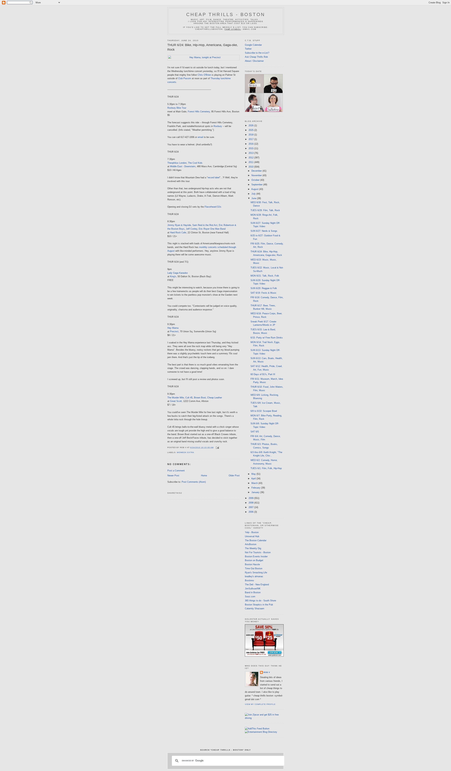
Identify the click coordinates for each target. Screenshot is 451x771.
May (254, 474)
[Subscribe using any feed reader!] (257, 728)
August (255, 189)
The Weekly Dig (253, 548)
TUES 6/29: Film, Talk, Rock (265, 210)
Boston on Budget (254, 560)
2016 (251, 143)
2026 (251, 125)
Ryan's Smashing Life (256, 572)
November (256, 175)
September (257, 184)
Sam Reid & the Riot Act (204, 225)
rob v (267, 672)
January (255, 492)
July (253, 193)
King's (173, 276)
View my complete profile (260, 704)
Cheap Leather (214, 397)
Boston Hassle (252, 564)
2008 (251, 502)
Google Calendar (253, 45)
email (200, 137)
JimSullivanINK (253, 588)
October (255, 180)
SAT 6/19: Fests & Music (263, 293)
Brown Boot (200, 397)
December (256, 170)
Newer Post (173, 475)
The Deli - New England (257, 584)
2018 (251, 134)
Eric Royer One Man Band (212, 228)
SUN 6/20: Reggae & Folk (264, 288)
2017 (251, 139)
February (256, 487)
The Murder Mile (175, 397)
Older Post (234, 475)
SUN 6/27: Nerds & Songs (264, 231)
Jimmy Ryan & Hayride (179, 225)
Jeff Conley (191, 228)
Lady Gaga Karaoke (177, 273)
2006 (251, 512)
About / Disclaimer (254, 61)
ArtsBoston (250, 544)
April (254, 478)
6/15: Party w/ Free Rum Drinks (267, 337)
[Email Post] (217, 447)
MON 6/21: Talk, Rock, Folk (265, 275)
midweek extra (185, 452)
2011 (251, 162)
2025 (251, 130)
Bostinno (249, 580)
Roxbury (218, 126)
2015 (251, 148)
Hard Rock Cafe (178, 232)
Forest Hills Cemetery (199, 111)
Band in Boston (253, 592)
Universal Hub (252, 536)
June (254, 198)
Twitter (248, 48)
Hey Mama (172, 328)
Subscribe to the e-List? (257, 52)
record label (214, 177)
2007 (251, 507)
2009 (251, 498)
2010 (251, 166)
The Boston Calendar (255, 540)
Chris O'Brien (204, 75)
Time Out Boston (253, 568)
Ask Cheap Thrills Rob (256, 57)
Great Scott (176, 401)
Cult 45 (189, 397)
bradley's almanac (254, 576)
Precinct (174, 331)
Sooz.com (250, 596)
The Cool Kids (195, 163)
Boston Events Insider (256, 556)
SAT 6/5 (255, 431)
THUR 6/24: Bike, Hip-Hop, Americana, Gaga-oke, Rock (202, 47)
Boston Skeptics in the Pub (259, 604)
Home (204, 475)
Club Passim (184, 78)
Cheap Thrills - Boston (225, 14)
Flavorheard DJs (213, 206)
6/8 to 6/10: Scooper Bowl (264, 411)
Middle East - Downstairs (183, 166)
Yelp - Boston (252, 532)
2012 (251, 157)
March (254, 483)
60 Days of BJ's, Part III (263, 374)
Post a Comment (176, 470)
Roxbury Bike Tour (176, 108)
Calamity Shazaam (254, 608)
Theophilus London (177, 163)
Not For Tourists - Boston (258, 552)
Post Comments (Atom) (194, 482)
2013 (251, 153)
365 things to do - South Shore (260, 600)
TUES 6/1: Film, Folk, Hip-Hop (266, 468)
